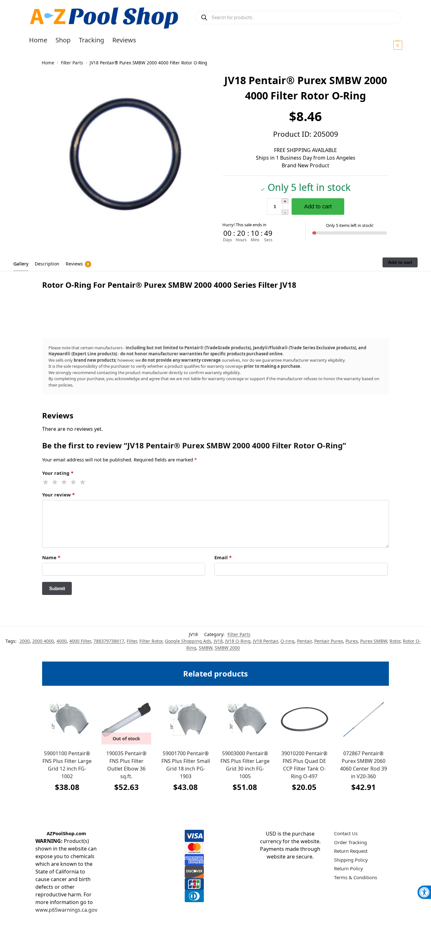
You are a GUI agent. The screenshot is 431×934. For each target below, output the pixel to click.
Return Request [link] (351, 851)
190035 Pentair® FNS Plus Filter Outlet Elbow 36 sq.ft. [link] (126, 765)
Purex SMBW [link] (373, 641)
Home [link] (48, 63)
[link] (424, 892)
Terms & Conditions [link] (355, 877)
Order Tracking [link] (350, 842)
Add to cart (318, 206)
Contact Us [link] (346, 833)
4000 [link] (61, 641)
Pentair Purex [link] (328, 641)
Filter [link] (132, 641)
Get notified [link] (126, 803)
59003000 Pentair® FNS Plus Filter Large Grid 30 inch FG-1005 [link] (245, 765)
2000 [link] (24, 641)
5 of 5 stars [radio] (83, 482)
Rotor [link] (395, 641)
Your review (58, 494)
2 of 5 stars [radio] (55, 482)
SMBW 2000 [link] (227, 648)
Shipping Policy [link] (351, 860)
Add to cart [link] (67, 803)
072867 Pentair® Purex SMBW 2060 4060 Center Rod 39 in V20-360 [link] (363, 765)
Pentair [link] (304, 641)
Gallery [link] (20, 264)
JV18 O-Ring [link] (237, 641)
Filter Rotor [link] (150, 641)
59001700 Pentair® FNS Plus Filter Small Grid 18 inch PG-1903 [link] (185, 765)
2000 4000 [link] (43, 641)
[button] (390, 44)
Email (223, 557)
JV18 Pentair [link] (265, 641)
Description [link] (47, 264)
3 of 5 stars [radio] (64, 482)
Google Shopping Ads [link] (188, 641)
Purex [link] (352, 641)
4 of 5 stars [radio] (74, 482)
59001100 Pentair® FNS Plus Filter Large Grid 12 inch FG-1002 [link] (67, 765)
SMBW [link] (205, 648)
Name (51, 557)
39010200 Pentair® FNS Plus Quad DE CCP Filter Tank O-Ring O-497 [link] (304, 765)
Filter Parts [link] (72, 63)
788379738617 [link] (108, 641)
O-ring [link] (287, 641)
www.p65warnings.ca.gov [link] (66, 909)
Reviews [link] (77, 264)
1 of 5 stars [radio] (46, 482)
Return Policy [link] (348, 868)
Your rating (57, 473)
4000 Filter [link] (80, 641)
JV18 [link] (218, 641)
